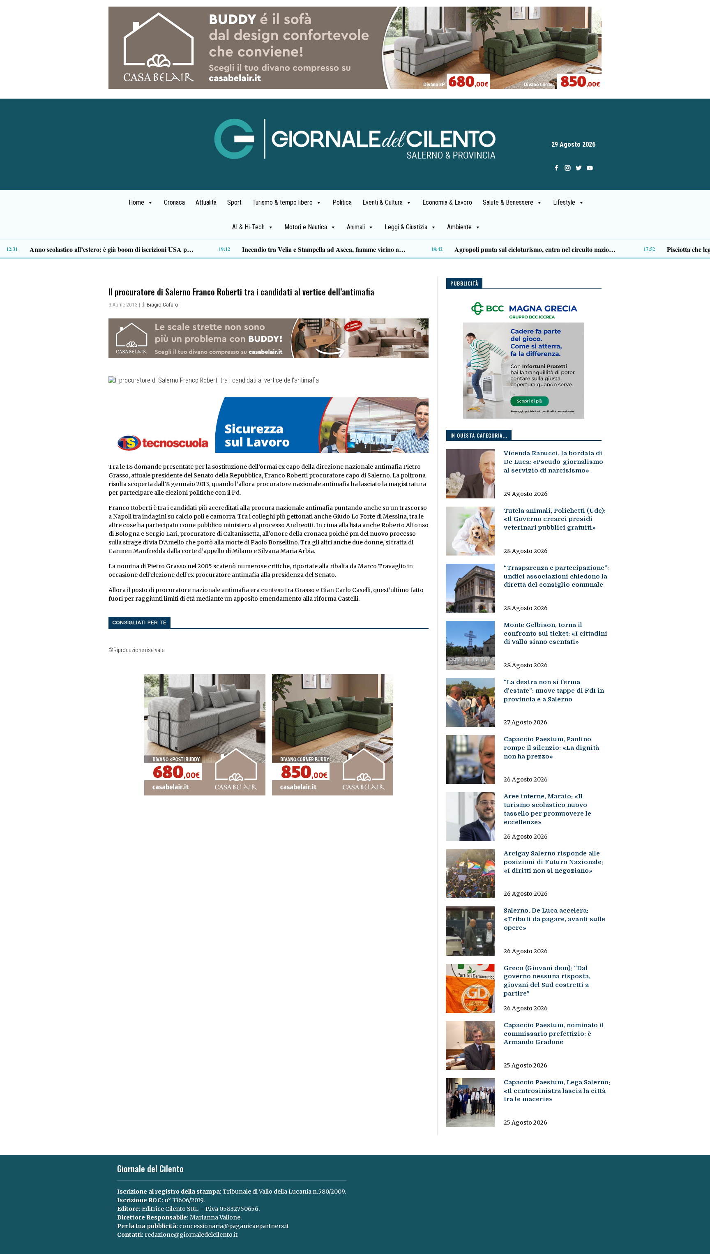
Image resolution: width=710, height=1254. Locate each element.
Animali (356, 227)
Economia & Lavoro (447, 202)
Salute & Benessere (508, 202)
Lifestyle (564, 202)
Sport (234, 202)
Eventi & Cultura (382, 202)
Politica (342, 202)
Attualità (206, 202)
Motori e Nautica (305, 227)
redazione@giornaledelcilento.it (191, 1234)
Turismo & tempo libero (282, 202)
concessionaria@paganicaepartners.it (234, 1226)
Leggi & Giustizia (406, 227)
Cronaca (174, 202)
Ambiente (459, 227)
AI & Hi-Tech (248, 227)
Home (136, 202)
